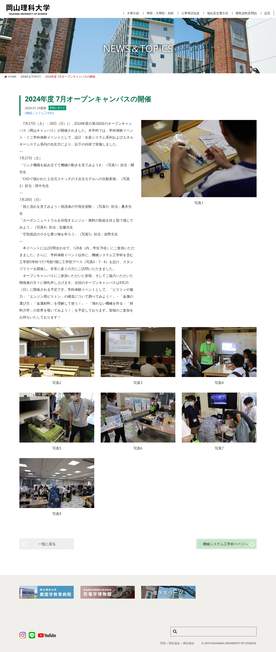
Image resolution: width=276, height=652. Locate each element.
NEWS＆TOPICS (31, 76)
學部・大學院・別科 (160, 13)
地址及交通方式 (217, 13)
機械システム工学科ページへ (225, 544)
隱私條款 (174, 643)
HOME (12, 76)
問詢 (163, 643)
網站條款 (188, 643)
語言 (267, 13)
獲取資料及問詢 (246, 13)
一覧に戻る (47, 544)
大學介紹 (133, 13)
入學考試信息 (190, 13)
